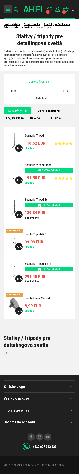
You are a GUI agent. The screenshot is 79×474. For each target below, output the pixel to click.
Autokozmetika (32, 24)
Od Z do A (55, 118)
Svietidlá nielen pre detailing (18, 27)
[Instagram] (39, 437)
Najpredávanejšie (17, 110)
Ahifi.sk (40, 464)
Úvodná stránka (12, 24)
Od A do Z (36, 118)
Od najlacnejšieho (49, 111)
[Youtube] (47, 437)
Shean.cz (59, 464)
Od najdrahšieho (14, 118)
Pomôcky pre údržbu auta (57, 24)
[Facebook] (31, 437)
